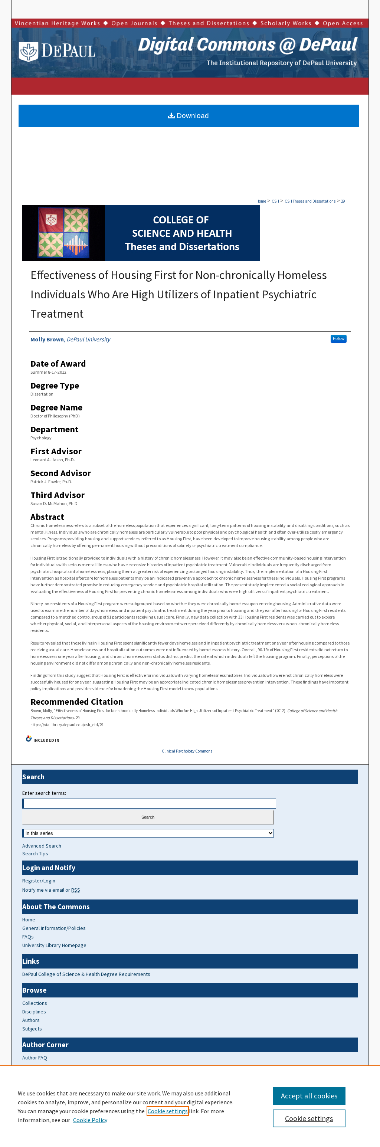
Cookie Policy (90, 1120)
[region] (190, 1106)
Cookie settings (168, 1111)
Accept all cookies (309, 1095)
